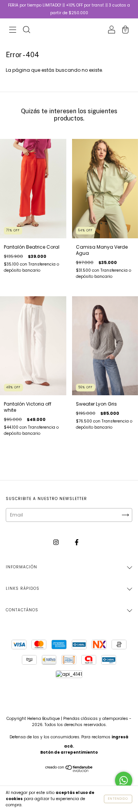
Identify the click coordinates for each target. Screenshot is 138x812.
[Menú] (12, 30)
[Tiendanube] (69, 770)
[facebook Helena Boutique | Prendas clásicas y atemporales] (77, 542)
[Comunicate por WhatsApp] (123, 780)
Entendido (118, 799)
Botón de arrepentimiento (69, 752)
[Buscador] (26, 30)
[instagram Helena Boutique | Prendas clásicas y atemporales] (56, 542)
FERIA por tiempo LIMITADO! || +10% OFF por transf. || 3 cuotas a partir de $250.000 (69, 9)
